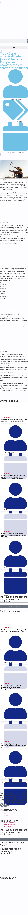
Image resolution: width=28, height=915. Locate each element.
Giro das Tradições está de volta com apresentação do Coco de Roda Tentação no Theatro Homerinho (13, 477)
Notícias (7, 417)
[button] (14, 47)
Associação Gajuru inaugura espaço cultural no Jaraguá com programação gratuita (13, 535)
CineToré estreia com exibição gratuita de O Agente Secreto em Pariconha (14, 420)
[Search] (27, 41)
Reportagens (18, 121)
